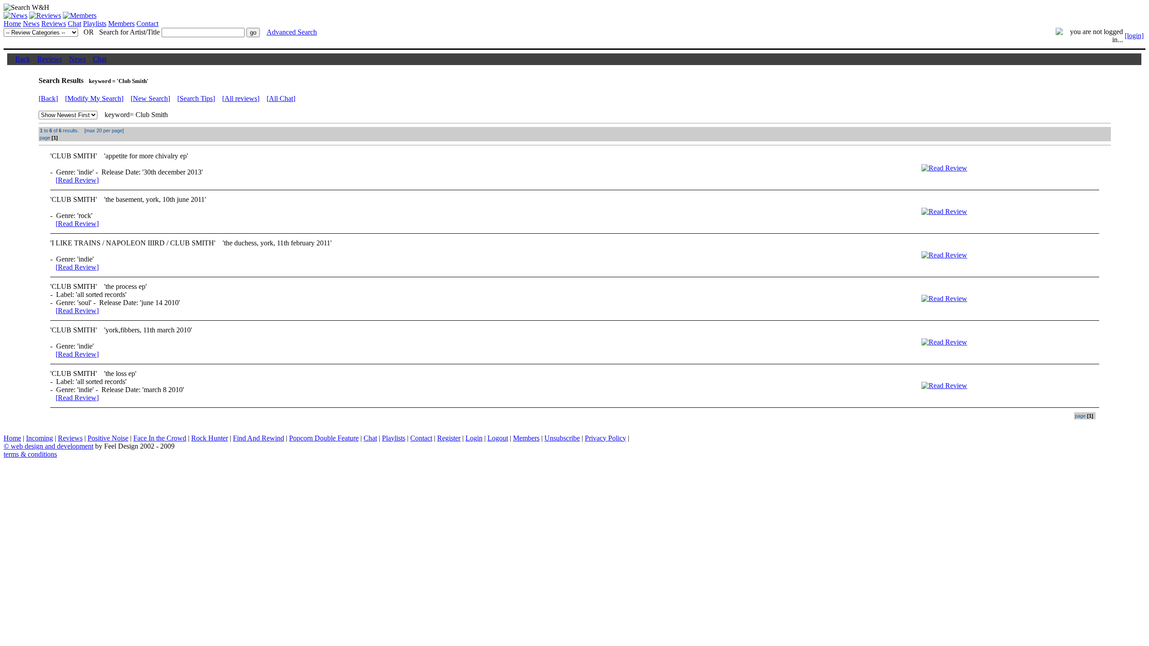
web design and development (52, 446)
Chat (74, 23)
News (31, 23)
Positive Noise (108, 438)
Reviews (53, 23)
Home (12, 23)
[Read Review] (77, 180)
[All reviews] (240, 98)
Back (22, 59)
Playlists (94, 23)
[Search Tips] (196, 98)
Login (473, 438)
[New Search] (150, 98)
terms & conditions (30, 454)
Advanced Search (292, 32)
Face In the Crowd (159, 438)
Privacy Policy (605, 438)
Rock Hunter (209, 438)
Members (121, 23)
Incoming (39, 438)
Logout (497, 438)
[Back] (48, 98)
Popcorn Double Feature (324, 438)
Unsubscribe (562, 438)
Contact (147, 23)
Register (448, 438)
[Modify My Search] (94, 98)
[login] (1134, 35)
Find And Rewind (258, 438)
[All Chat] (281, 98)
